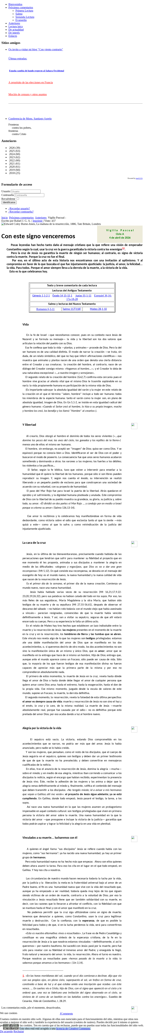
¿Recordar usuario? (19, 208)
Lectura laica (15, 26)
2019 (11, 169)
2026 (11, 147)
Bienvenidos (15, 4)
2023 (11, 157)
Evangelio (21, 20)
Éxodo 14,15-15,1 (62, 295)
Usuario (5, 191)
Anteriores (14, 23)
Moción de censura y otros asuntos (27, 94)
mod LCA (139, 178)
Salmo (18, 13)
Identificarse (9, 202)
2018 (11, 173)
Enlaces (12, 35)
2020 (11, 166)
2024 (11, 154)
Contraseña (8, 194)
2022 (11, 160)
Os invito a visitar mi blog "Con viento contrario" (35, 49)
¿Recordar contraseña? (21, 211)
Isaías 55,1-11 (83, 295)
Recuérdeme (8, 198)
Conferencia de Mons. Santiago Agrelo (30, 118)
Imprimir (38, 220)
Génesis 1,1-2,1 (41, 295)
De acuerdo (6, 1031)
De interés (14, 32)
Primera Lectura (24, 10)
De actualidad (16, 29)
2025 (11, 150)
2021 (11, 163)
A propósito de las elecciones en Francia (30, 82)
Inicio (4, 217)
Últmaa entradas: (17, 58)
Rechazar (19, 1031)
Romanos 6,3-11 (45, 309)
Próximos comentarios (20, 7)
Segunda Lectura (24, 16)
